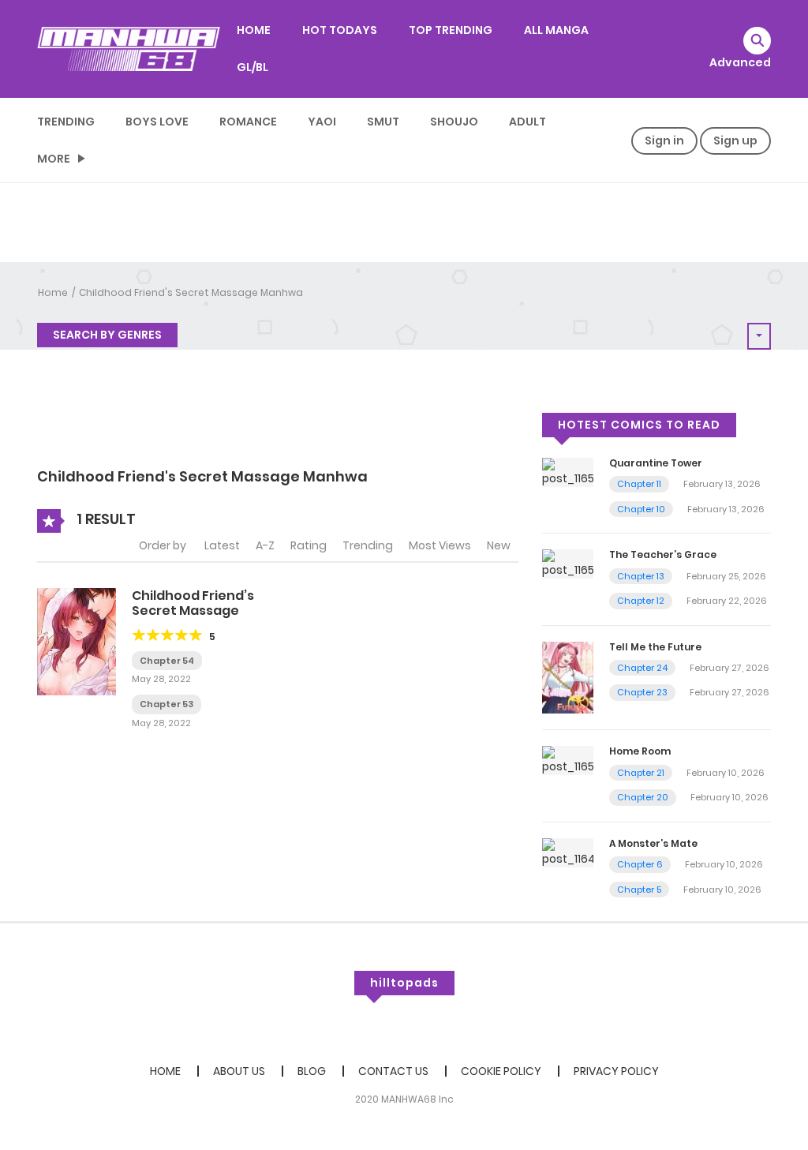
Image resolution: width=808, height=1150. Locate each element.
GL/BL (252, 67)
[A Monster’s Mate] (567, 852)
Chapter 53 (166, 704)
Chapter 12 (640, 600)
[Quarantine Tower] (567, 471)
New (499, 545)
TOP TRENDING (450, 30)
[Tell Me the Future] (567, 676)
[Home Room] (567, 760)
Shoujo (454, 121)
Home (53, 292)
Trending (66, 121)
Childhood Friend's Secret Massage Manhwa (191, 292)
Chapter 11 (639, 484)
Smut (383, 121)
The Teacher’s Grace (662, 554)
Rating (308, 545)
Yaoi (322, 121)
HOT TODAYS (339, 30)
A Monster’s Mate (653, 843)
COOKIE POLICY (501, 1071)
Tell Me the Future (655, 647)
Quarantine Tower (655, 463)
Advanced (740, 62)
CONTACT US (393, 1071)
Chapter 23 (642, 692)
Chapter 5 (639, 889)
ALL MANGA (556, 30)
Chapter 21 (640, 772)
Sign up (735, 140)
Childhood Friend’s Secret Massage (193, 603)
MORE (53, 159)
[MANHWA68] (128, 48)
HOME (254, 30)
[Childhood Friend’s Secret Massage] (76, 640)
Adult (527, 121)
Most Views (440, 545)
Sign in (664, 140)
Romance (248, 121)
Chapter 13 (640, 576)
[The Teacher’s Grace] (567, 563)
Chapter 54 (167, 660)
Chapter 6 (640, 864)
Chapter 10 (641, 509)
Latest (222, 545)
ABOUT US (239, 1071)
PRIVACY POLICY (616, 1071)
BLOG (311, 1071)
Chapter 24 (642, 667)
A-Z (265, 545)
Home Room (640, 751)
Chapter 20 (642, 797)
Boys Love (157, 121)
